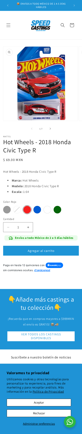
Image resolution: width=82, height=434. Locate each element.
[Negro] (7, 209)
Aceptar (39, 402)
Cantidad (8, 219)
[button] (8, 25)
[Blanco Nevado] (47, 209)
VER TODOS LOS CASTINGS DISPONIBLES (41, 336)
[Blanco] (17, 209)
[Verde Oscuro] (57, 209)
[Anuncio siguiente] (74, 5)
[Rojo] (27, 209)
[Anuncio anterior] (7, 5)
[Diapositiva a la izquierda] (31, 128)
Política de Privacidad (48, 391)
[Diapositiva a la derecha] (50, 128)
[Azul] (37, 209)
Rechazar (39, 413)
